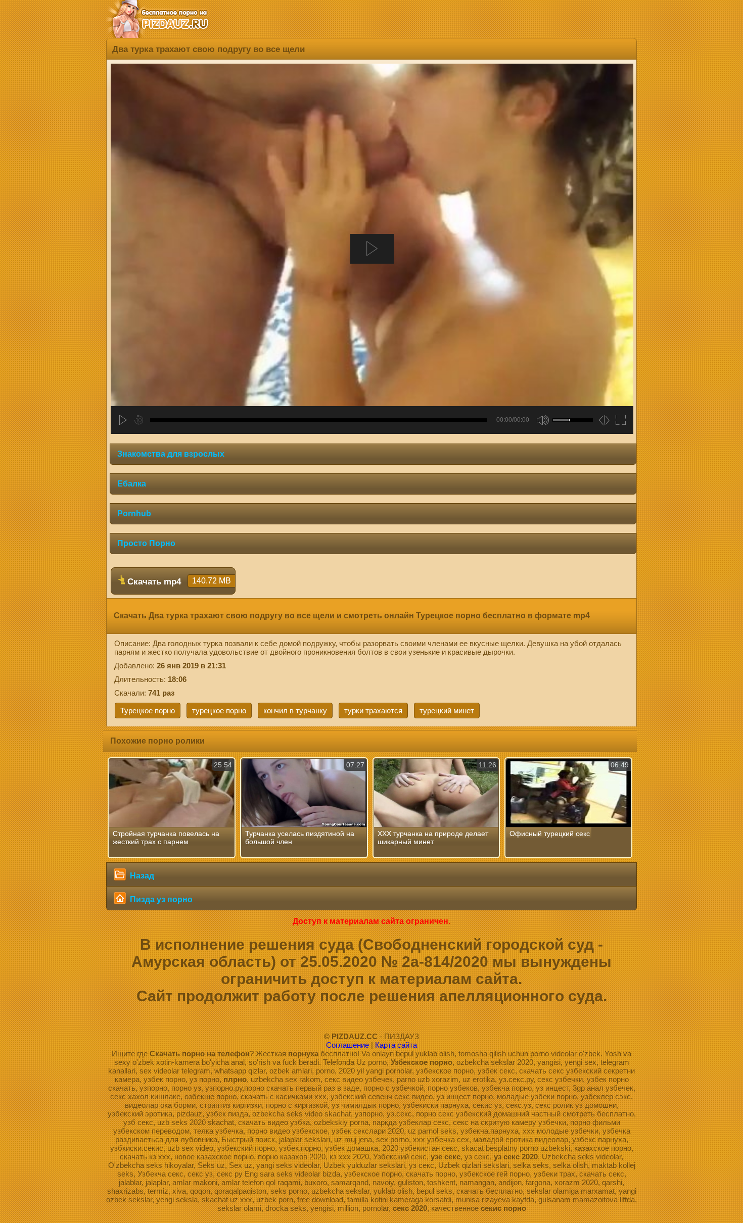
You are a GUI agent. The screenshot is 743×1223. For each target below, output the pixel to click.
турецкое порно (219, 710)
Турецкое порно (147, 710)
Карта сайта (396, 1045)
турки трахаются (373, 710)
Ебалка (131, 483)
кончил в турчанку (295, 710)
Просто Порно (146, 543)
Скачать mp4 (178, 581)
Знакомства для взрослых (170, 454)
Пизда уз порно (160, 899)
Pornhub (134, 513)
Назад (141, 875)
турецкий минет (447, 710)
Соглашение (347, 1045)
